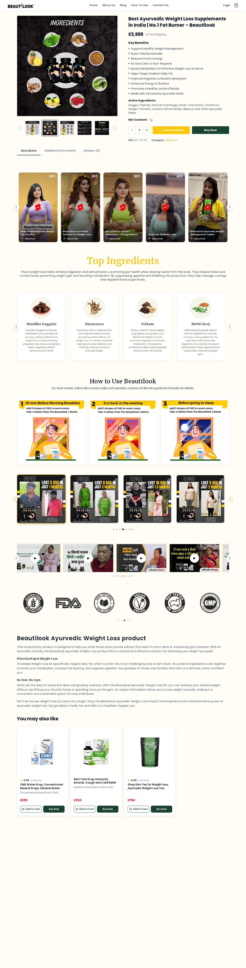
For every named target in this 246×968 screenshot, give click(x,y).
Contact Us (161, 5)
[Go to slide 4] (123, 529)
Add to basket (173, 130)
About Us (108, 5)
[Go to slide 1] (114, 529)
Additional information (60, 151)
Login (226, 5)
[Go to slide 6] (129, 529)
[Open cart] (236, 5)
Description (29, 151)
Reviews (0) (92, 151)
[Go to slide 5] (126, 529)
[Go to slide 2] (117, 529)
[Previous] (16, 207)
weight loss (171, 140)
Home (93, 5)
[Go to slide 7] (132, 529)
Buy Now (210, 130)
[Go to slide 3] (120, 529)
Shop (123, 5)
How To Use (139, 5)
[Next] (230, 207)
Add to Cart (32, 809)
